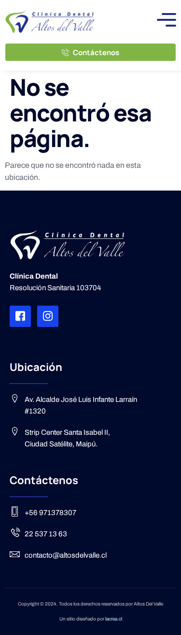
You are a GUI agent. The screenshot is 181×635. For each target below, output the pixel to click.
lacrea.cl (113, 618)
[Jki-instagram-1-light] (47, 316)
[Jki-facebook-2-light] (20, 316)
